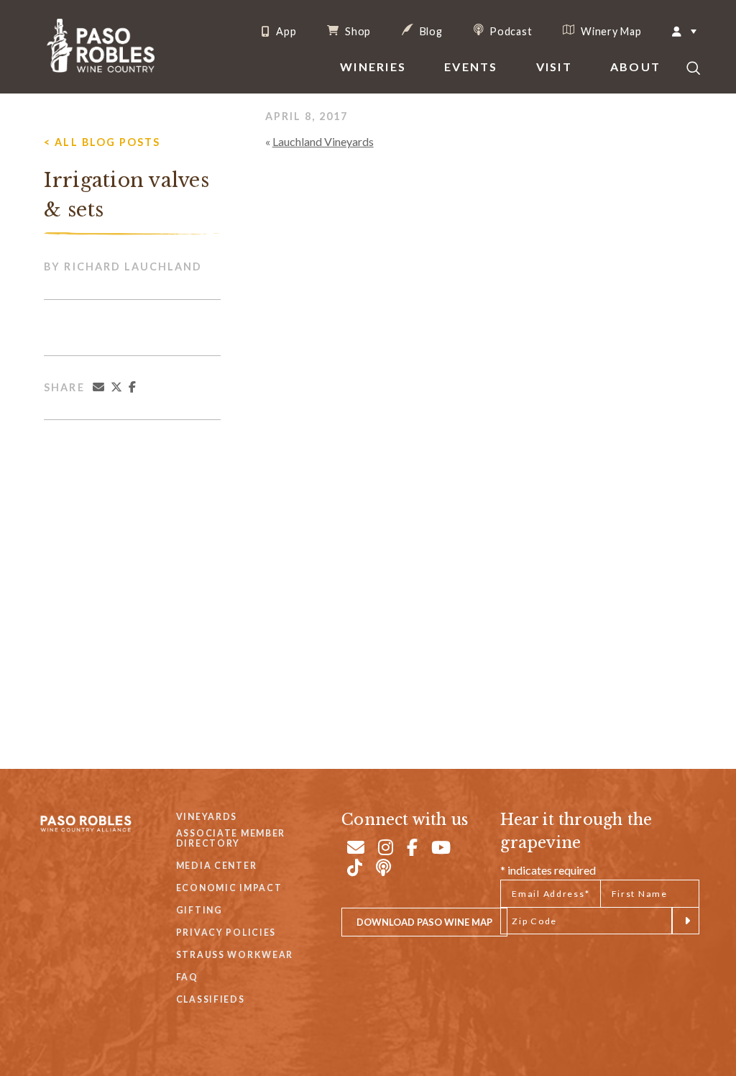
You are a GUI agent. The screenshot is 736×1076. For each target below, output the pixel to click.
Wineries (373, 66)
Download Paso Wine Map (424, 922)
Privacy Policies (226, 932)
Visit (554, 66)
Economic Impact (229, 888)
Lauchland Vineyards (323, 141)
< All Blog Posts (102, 142)
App (284, 32)
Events (470, 66)
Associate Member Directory (230, 838)
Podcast (510, 31)
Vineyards (206, 816)
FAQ (187, 977)
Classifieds (210, 999)
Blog (430, 31)
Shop (356, 31)
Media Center (216, 865)
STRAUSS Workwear (234, 954)
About (635, 66)
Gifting (199, 910)
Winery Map (609, 31)
